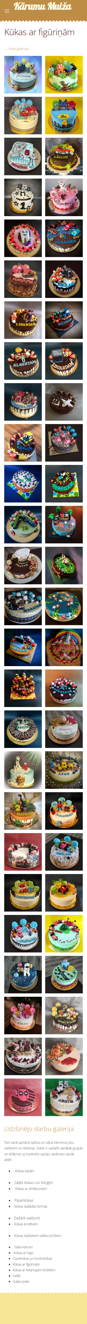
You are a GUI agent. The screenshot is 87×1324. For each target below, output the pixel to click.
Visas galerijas (18, 48)
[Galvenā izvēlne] (7, 11)
